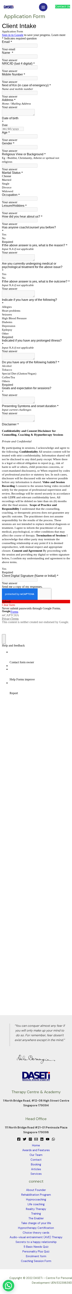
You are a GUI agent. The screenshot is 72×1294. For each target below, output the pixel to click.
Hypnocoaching (36, 1199)
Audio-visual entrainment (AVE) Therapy (36, 1237)
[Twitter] (24, 1139)
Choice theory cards (36, 1233)
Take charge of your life (36, 1223)
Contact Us (62, 6)
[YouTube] (47, 1139)
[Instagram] (30, 1139)
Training (36, 1214)
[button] (8, 1285)
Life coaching (36, 1204)
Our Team (36, 1155)
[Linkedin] (42, 1139)
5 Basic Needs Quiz (36, 1247)
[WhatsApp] (53, 1139)
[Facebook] (19, 1139)
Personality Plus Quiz (36, 1251)
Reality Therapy (36, 1209)
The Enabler (36, 1218)
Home (36, 1145)
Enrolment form (36, 1256)
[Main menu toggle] (43, 7)
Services (36, 1174)
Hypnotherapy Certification (36, 1228)
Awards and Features (36, 1150)
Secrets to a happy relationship (36, 1242)
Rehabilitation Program (36, 1195)
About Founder (36, 1190)
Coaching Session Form (36, 1261)
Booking (36, 1164)
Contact (36, 1160)
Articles (36, 1169)
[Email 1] (36, 1139)
